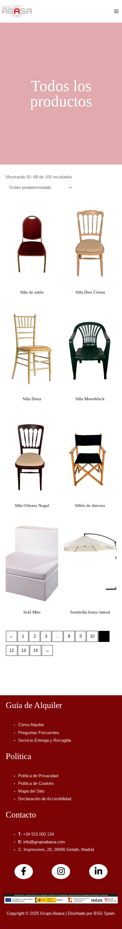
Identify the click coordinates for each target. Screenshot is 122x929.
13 (23, 650)
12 (11, 650)
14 (35, 650)
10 (92, 636)
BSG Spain (104, 913)
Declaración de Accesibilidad (44, 799)
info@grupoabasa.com (44, 842)
